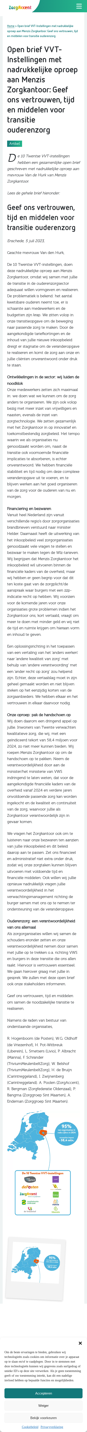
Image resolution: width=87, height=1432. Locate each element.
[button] (80, 1343)
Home (10, 26)
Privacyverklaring (52, 1427)
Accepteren (43, 1393)
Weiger (43, 1405)
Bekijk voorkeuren (43, 1418)
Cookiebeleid (30, 1427)
